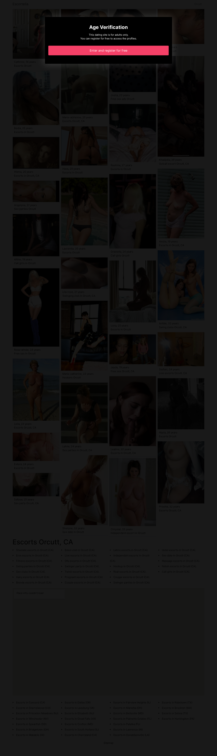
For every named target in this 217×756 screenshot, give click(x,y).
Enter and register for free (108, 50)
